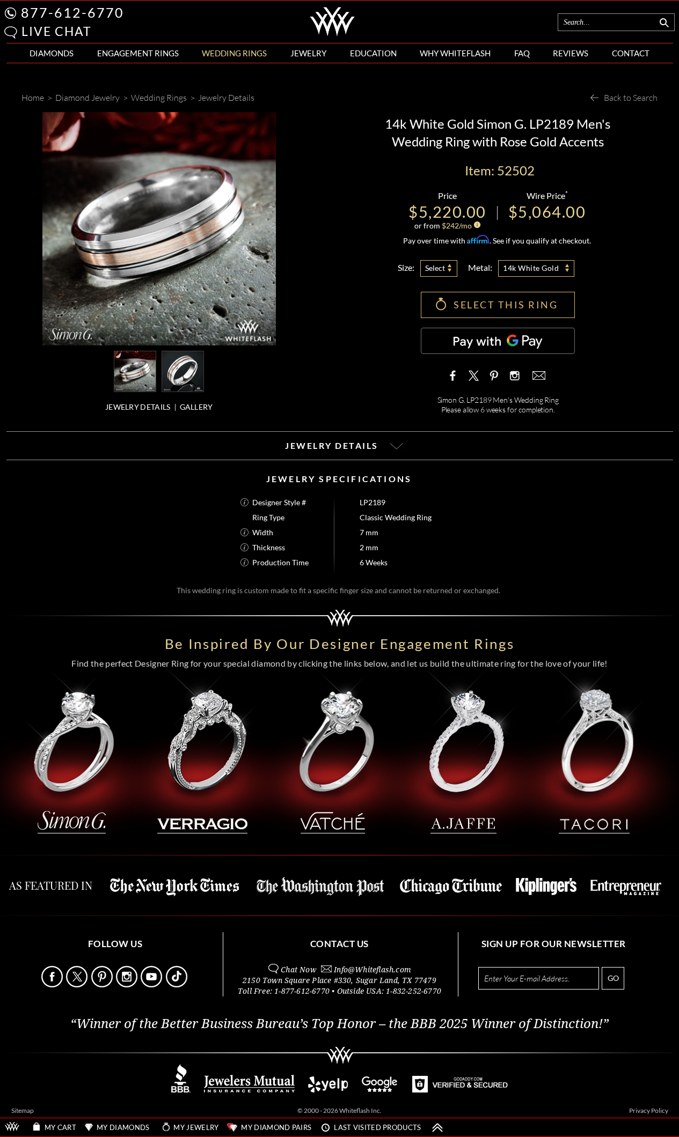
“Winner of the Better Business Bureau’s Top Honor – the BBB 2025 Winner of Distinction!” (339, 1023)
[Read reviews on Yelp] (328, 1089)
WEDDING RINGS (234, 53)
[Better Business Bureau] (181, 1089)
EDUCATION (373, 53)
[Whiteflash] (332, 34)
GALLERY (196, 406)
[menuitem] (52, 53)
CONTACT (630, 53)
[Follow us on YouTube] (152, 984)
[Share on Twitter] (474, 375)
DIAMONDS (52, 53)
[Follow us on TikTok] (177, 984)
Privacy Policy (648, 1110)
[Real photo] (183, 370)
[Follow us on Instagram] (127, 984)
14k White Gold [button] (531, 267)
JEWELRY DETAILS (138, 406)
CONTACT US (339, 943)
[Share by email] (537, 375)
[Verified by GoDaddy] (460, 1089)
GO (613, 978)
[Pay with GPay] (498, 341)
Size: (406, 267)
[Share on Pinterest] (493, 380)
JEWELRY (308, 53)
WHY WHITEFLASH (455, 53)
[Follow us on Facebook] (52, 984)
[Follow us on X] (77, 984)
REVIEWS (570, 53)
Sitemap (22, 1110)
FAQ (522, 53)
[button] (10, 32)
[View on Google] (380, 1089)
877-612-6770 (72, 12)
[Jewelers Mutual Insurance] (249, 1089)
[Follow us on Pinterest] (102, 984)
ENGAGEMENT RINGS (138, 53)
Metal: (480, 267)
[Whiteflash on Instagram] (513, 375)
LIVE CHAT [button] (56, 31)
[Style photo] (135, 370)
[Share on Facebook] (455, 375)
